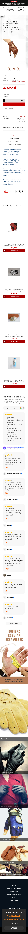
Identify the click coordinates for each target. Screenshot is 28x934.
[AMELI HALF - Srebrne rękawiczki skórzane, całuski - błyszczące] (14, 272)
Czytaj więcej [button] (9, 464)
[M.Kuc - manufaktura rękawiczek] (21, 119)
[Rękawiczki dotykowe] (14, 757)
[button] (8, 127)
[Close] (24, 911)
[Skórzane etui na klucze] (14, 853)
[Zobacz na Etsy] (7, 467)
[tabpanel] (14, 174)
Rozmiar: (6, 94)
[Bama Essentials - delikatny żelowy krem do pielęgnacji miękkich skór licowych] (14, 318)
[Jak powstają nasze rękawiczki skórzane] (14, 870)
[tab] (14, 135)
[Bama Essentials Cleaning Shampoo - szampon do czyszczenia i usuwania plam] (14, 363)
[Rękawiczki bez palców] (14, 824)
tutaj (12, 164)
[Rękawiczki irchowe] (14, 713)
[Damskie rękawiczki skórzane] (14, 791)
